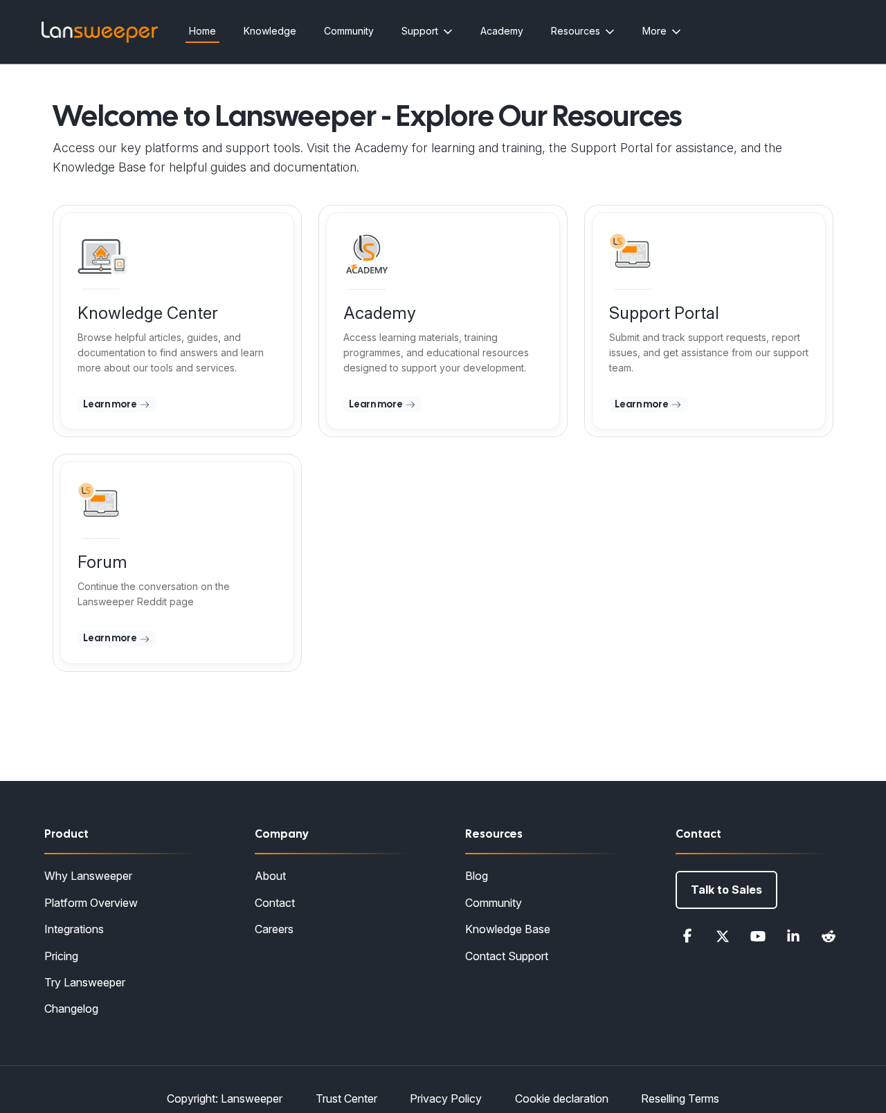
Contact (275, 903)
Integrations (74, 929)
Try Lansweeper (84, 982)
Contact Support (506, 956)
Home (202, 31)
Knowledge (270, 31)
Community (349, 31)
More (654, 31)
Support (419, 31)
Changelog (71, 1008)
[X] (722, 936)
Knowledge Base (507, 929)
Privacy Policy (446, 1098)
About (270, 876)
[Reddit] (828, 936)
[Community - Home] (100, 32)
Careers (274, 929)
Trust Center (346, 1098)
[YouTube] (758, 936)
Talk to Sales (726, 889)
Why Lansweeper (88, 876)
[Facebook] (687, 936)
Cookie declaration (561, 1098)
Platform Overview (91, 903)
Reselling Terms (680, 1098)
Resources (575, 31)
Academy (501, 31)
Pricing (61, 956)
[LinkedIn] (793, 936)
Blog (476, 876)
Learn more (110, 404)
